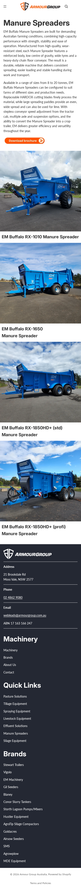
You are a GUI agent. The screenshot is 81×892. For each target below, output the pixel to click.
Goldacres (10, 831)
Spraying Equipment (16, 711)
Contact (8, 672)
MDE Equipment (14, 861)
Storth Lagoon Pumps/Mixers (23, 809)
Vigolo (7, 772)
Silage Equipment (14, 741)
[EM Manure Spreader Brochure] (25, 140)
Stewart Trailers (13, 765)
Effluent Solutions (15, 726)
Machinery (10, 650)
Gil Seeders (10, 787)
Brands (8, 657)
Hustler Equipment (16, 816)
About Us (9, 665)
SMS (6, 846)
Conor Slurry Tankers (17, 802)
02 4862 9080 (12, 597)
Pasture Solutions (15, 696)
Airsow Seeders (13, 839)
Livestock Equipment (17, 718)
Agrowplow (11, 853)
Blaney (7, 794)
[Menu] (5, 6)
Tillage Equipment (15, 704)
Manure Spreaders (15, 733)
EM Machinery (13, 779)
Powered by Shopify (59, 874)
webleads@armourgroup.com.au (24, 615)
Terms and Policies (40, 883)
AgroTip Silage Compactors (21, 824)
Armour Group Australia (33, 874)
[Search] (66, 6)
